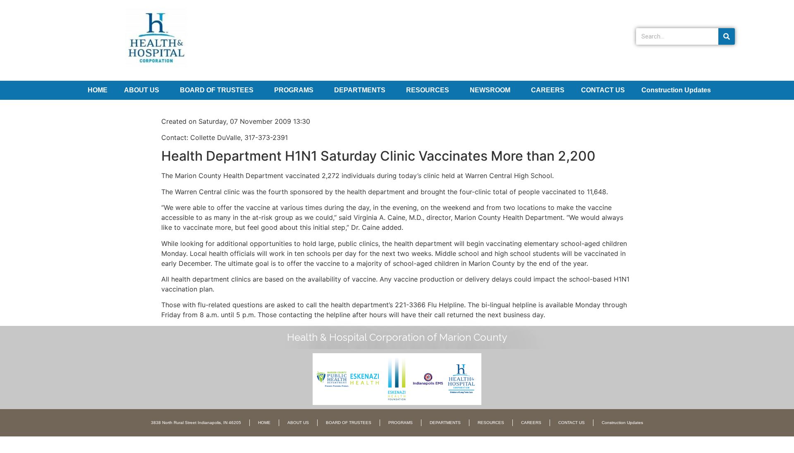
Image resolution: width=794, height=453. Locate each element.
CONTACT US (603, 90)
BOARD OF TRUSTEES (217, 90)
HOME (98, 90)
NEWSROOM (490, 90)
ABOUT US (141, 90)
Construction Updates (676, 90)
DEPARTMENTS (359, 90)
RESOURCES (427, 90)
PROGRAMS (293, 90)
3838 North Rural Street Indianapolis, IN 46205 (196, 422)
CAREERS (547, 90)
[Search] (726, 36)
